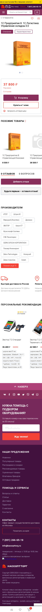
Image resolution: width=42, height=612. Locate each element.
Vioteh (23, 260)
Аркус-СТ (19, 226)
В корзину (23, 97)
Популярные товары (11, 461)
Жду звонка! (21, 436)
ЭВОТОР (6, 226)
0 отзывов (8, 173)
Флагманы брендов (11, 476)
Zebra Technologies (10, 254)
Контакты (6, 512)
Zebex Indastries (9, 260)
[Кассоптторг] (3, 6)
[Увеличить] (21, 53)
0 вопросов (27, 173)
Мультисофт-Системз (11, 231)
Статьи (5, 497)
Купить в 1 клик (21, 105)
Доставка (6, 501)
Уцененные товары (11, 472)
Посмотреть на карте (21, 531)
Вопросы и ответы (10, 493)
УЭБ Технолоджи (9, 237)
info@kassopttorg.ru (11, 545)
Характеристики (24, 32)
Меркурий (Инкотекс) (11, 220)
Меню (36, 12)
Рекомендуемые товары (13, 469)
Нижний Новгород (23, 6)
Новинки (6, 457)
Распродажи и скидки (12, 465)
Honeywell (27, 254)
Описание (7, 32)
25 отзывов (21, 313)
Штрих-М (17, 214)
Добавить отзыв (21, 181)
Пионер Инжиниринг (11, 248)
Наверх (23, 386)
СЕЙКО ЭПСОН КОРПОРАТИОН (14, 243)
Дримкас (28, 220)
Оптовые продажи (10, 480)
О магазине (7, 508)
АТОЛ (5, 214)
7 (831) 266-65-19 (34, 6)
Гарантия (6, 504)
